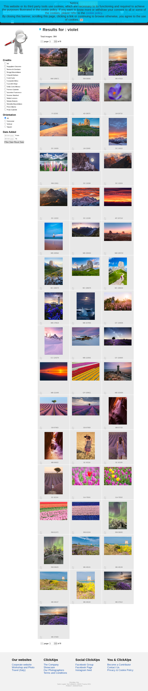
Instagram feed (83, 670)
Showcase (49, 667)
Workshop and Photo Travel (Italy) (23, 668)
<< (42, 41)
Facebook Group (84, 664)
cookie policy (94, 13)
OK (81, 20)
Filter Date (9, 142)
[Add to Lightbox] (41, 79)
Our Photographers (54, 670)
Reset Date (19, 142)
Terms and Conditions (55, 673)
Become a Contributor (119, 664)
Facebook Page (83, 667)
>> (55, 41)
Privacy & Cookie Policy (120, 670)
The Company (51, 664)
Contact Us (113, 667)
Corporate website (22, 664)
